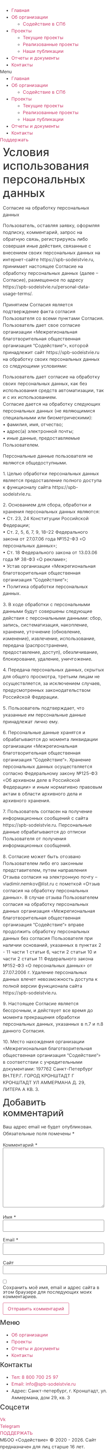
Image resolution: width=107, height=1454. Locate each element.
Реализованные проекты (50, 44)
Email (10, 1239)
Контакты (22, 65)
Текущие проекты (43, 37)
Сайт (8, 1262)
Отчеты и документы (35, 58)
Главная (20, 10)
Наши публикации (43, 51)
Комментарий (20, 1145)
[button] (53, 71)
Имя (9, 1217)
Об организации (29, 17)
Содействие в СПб (44, 24)
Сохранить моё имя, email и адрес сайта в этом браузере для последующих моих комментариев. (51, 1292)
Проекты (21, 30)
